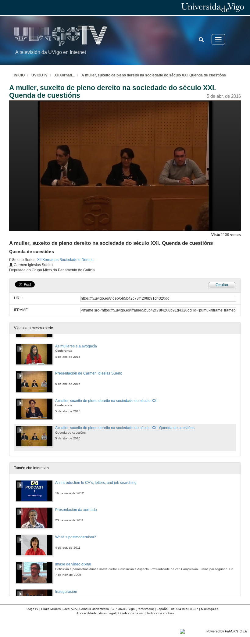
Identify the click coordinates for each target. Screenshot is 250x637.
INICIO (19, 75)
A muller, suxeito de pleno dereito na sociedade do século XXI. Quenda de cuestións (153, 75)
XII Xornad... (64, 75)
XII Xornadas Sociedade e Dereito (65, 260)
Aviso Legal (107, 613)
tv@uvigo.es (209, 609)
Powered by (226, 631)
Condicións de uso (131, 613)
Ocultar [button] (222, 285)
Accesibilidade (87, 613)
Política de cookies (160, 613)
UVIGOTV (39, 75)
